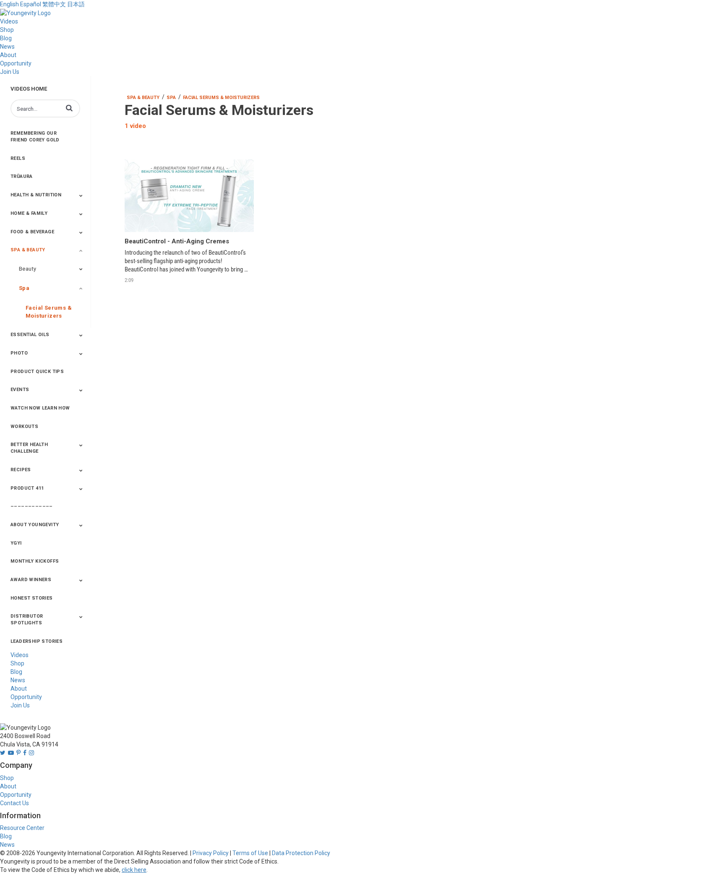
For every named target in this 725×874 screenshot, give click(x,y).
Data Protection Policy (301, 853)
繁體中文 (54, 4)
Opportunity (15, 63)
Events (19, 389)
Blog (6, 38)
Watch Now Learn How (40, 408)
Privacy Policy (211, 853)
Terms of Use (250, 853)
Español (30, 4)
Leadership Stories (36, 641)
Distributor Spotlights (26, 619)
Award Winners (30, 579)
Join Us (9, 71)
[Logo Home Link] (25, 12)
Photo (19, 353)
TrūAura (21, 176)
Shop (7, 29)
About (8, 55)
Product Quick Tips (37, 371)
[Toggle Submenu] (81, 195)
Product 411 (27, 488)
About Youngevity (34, 524)
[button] (69, 107)
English (9, 4)
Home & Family (28, 213)
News (7, 46)
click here (134, 869)
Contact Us (14, 803)
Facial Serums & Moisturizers (49, 312)
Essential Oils (30, 334)
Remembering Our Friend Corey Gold (35, 136)
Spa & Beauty (27, 250)
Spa (24, 288)
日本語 (76, 4)
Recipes (20, 469)
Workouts (24, 426)
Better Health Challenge (29, 448)
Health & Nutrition (35, 195)
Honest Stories (31, 598)
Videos (9, 21)
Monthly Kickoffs (34, 561)
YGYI (16, 543)
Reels (17, 158)
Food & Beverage (32, 232)
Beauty (27, 269)
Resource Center (22, 827)
